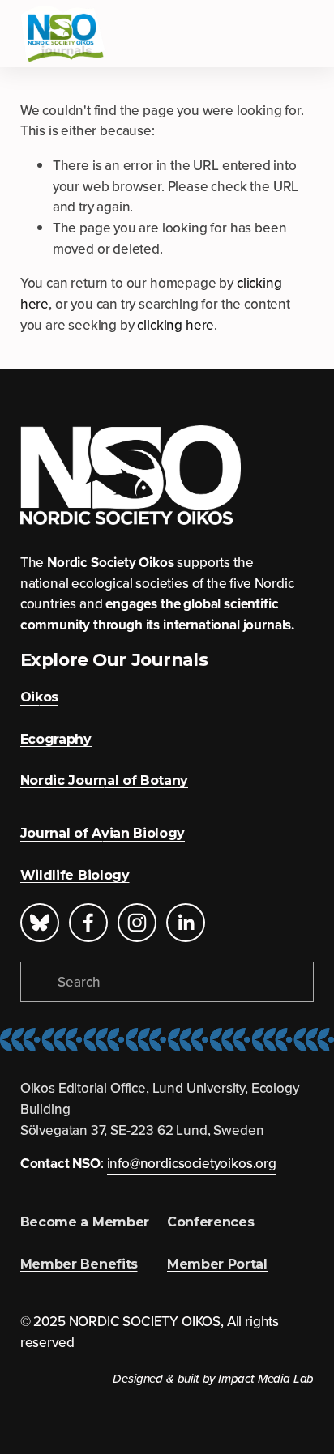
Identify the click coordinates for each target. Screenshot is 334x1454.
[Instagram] (137, 922)
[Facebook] (88, 922)
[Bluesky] (39, 922)
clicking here (175, 325)
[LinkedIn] (185, 922)
